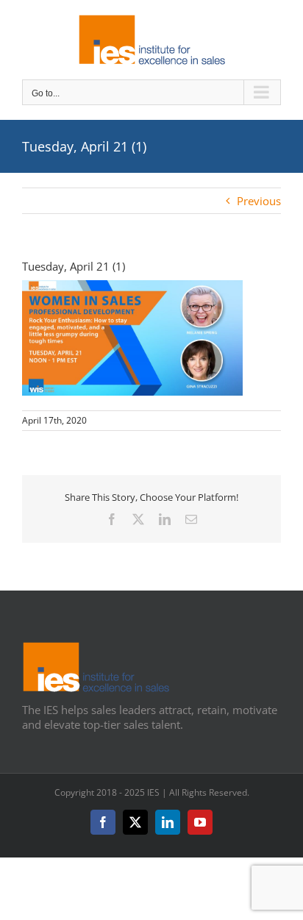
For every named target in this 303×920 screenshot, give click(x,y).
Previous (259, 200)
